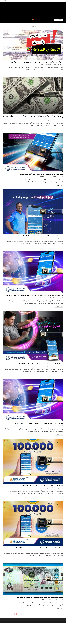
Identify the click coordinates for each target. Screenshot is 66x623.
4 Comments (42, 64)
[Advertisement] (33, 11)
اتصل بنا (46, 1)
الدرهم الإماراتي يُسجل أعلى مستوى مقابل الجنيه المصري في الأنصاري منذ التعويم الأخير (39, 597)
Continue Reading (58, 73)
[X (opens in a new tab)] (4, 1)
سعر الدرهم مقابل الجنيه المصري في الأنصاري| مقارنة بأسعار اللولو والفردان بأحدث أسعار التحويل (37, 62)
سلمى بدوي (59, 426)
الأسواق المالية (47, 64)
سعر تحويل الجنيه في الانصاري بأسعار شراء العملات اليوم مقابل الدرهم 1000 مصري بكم (40, 235)
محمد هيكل (59, 64)
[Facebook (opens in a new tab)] (5, 1)
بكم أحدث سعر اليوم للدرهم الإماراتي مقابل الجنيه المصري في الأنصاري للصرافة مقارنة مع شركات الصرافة (34, 295)
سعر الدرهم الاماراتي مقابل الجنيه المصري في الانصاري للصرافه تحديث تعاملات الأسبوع (40, 363)
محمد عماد (59, 120)
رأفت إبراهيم (59, 176)
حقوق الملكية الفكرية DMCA (58, 1)
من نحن (48, 1)
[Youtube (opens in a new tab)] (4, 20)
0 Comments (43, 120)
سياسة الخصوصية (52, 1)
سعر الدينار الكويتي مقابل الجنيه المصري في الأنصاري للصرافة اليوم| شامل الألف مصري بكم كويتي (37, 423)
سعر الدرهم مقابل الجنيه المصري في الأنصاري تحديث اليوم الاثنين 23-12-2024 (42, 485)
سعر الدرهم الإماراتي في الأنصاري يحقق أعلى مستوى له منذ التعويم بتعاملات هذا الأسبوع (39, 547)
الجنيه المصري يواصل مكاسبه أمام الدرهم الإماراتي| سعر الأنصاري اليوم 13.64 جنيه (41, 174)
